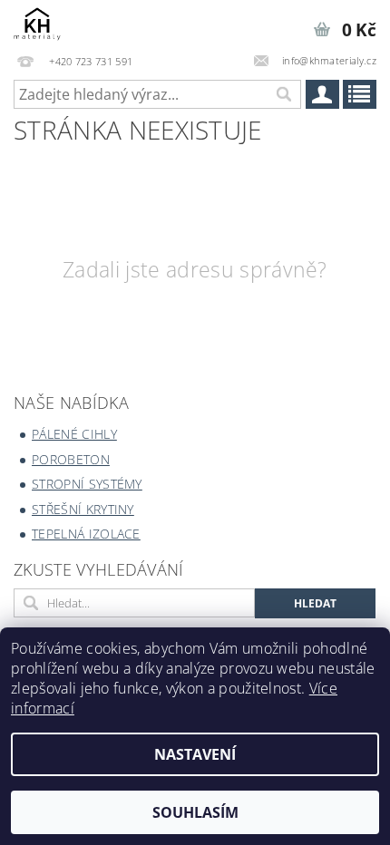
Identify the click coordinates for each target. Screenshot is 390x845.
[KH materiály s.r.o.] (37, 23)
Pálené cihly (74, 433)
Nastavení (195, 754)
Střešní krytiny (83, 509)
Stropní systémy (87, 483)
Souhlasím (195, 812)
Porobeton (71, 459)
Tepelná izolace (86, 533)
